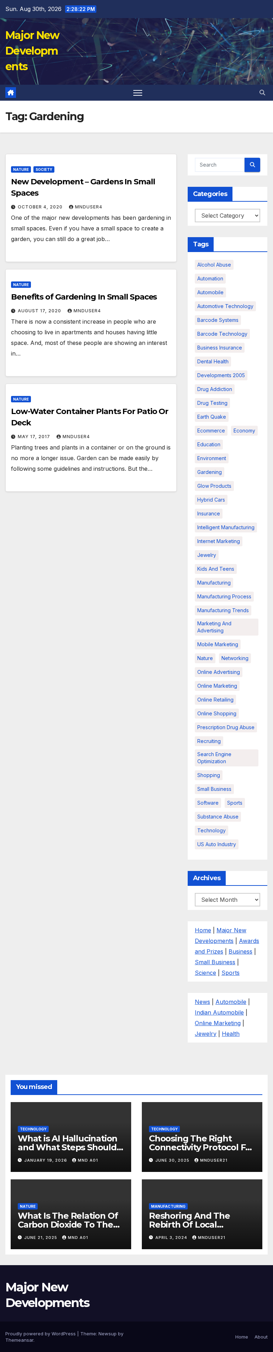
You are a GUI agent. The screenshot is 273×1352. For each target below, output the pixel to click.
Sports (234, 803)
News (202, 1001)
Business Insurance (219, 348)
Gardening (209, 472)
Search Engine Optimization (214, 757)
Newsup (107, 1333)
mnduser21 (214, 1160)
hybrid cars (211, 500)
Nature (21, 169)
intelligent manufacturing (226, 527)
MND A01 (88, 1160)
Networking (234, 658)
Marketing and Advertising (214, 626)
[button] (262, 92)
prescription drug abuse (226, 727)
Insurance (208, 513)
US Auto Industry (216, 844)
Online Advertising (218, 672)
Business (240, 951)
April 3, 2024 (172, 1237)
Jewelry (206, 555)
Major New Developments (32, 51)
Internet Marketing (218, 541)
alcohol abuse (214, 265)
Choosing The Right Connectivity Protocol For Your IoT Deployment (201, 1147)
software (208, 803)
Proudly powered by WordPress (41, 1333)
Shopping (208, 775)
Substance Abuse (218, 817)
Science (205, 972)
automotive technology (225, 306)
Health (231, 1033)
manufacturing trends (223, 610)
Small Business (215, 962)
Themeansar (19, 1340)
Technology (211, 830)
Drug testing (212, 403)
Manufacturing (168, 1206)
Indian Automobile (219, 1012)
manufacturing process (224, 596)
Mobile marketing (217, 644)
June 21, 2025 (41, 1237)
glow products (214, 486)
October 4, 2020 (41, 206)
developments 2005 (221, 375)
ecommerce (211, 431)
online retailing (215, 700)
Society (44, 169)
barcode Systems (218, 320)
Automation (210, 278)
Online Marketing (217, 686)
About (261, 1337)
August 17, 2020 (40, 310)
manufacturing (214, 583)
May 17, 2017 (35, 436)
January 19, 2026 (46, 1160)
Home (203, 930)
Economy (244, 431)
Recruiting (209, 741)
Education (208, 444)
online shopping (216, 713)
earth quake (211, 417)
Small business (214, 789)
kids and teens (215, 569)
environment (211, 458)
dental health (213, 361)
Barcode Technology (222, 334)
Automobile (210, 292)
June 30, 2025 (173, 1160)
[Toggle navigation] (137, 92)
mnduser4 (88, 206)
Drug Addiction (214, 389)
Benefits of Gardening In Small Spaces (84, 297)
